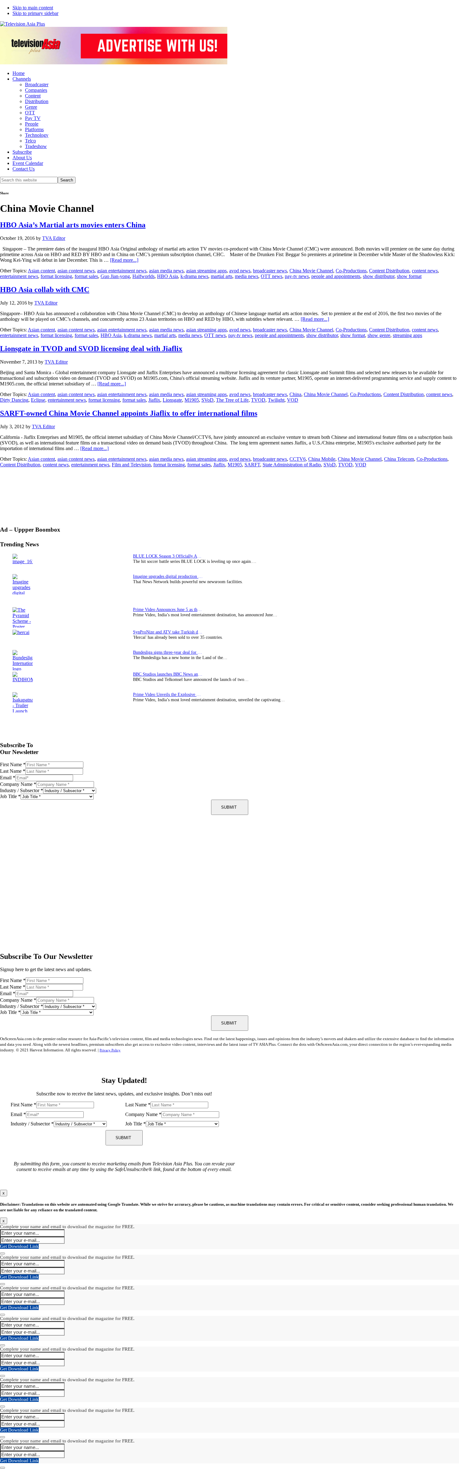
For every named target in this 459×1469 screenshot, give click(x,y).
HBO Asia (167, 276)
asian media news (166, 270)
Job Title (10, 796)
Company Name (18, 784)
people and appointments (335, 276)
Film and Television (131, 464)
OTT (30, 112)
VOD (292, 400)
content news (425, 270)
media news (246, 276)
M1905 (192, 400)
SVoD (207, 400)
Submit (229, 807)
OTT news (271, 276)
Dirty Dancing (14, 400)
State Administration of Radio (292, 464)
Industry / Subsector (21, 790)
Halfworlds (143, 276)
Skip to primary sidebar (35, 13)
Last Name (12, 771)
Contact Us (23, 168)
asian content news (76, 270)
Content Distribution (389, 270)
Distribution (36, 101)
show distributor (378, 276)
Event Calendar (27, 163)
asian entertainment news (121, 270)
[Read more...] (124, 260)
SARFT (252, 464)
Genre (31, 107)
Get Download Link (19, 1246)
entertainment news (19, 276)
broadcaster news (270, 270)
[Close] (2, 1253)
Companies (36, 90)
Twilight (276, 400)
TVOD (258, 400)
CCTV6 (297, 459)
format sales (86, 276)
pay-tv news (297, 276)
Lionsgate (172, 400)
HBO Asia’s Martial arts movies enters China (73, 225)
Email (7, 777)
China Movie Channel (311, 270)
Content (33, 95)
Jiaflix (154, 400)
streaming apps (407, 335)
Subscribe (22, 152)
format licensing (56, 276)
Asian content (41, 270)
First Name (13, 764)
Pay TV (33, 118)
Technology (36, 135)
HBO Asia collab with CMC (44, 289)
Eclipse (38, 400)
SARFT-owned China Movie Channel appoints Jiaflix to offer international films (128, 413)
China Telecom (399, 459)
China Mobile (321, 459)
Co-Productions (351, 270)
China (295, 394)
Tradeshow (36, 146)
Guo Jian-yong (115, 276)
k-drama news (194, 276)
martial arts (221, 276)
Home (18, 73)
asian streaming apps (206, 270)
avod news (239, 270)
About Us (22, 157)
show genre (379, 335)
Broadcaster (36, 84)
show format (409, 276)
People (31, 124)
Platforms (34, 129)
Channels (21, 79)
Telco (30, 140)
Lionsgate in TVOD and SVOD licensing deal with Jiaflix (91, 349)
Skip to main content (32, 7)
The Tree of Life (232, 400)
